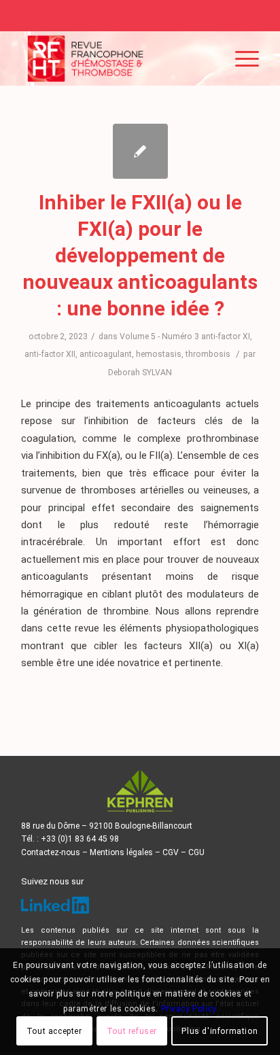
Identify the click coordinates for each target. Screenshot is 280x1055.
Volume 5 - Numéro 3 (159, 336)
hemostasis (158, 354)
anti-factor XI (225, 336)
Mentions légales (121, 852)
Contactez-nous (50, 852)
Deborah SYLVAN (140, 372)
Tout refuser (132, 1031)
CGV (170, 852)
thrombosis (208, 354)
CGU (196, 852)
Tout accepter (54, 1031)
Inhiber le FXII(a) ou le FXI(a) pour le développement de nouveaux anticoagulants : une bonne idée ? (140, 255)
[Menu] (240, 58)
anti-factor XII (49, 354)
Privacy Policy (189, 1009)
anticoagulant (106, 354)
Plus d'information (219, 1031)
